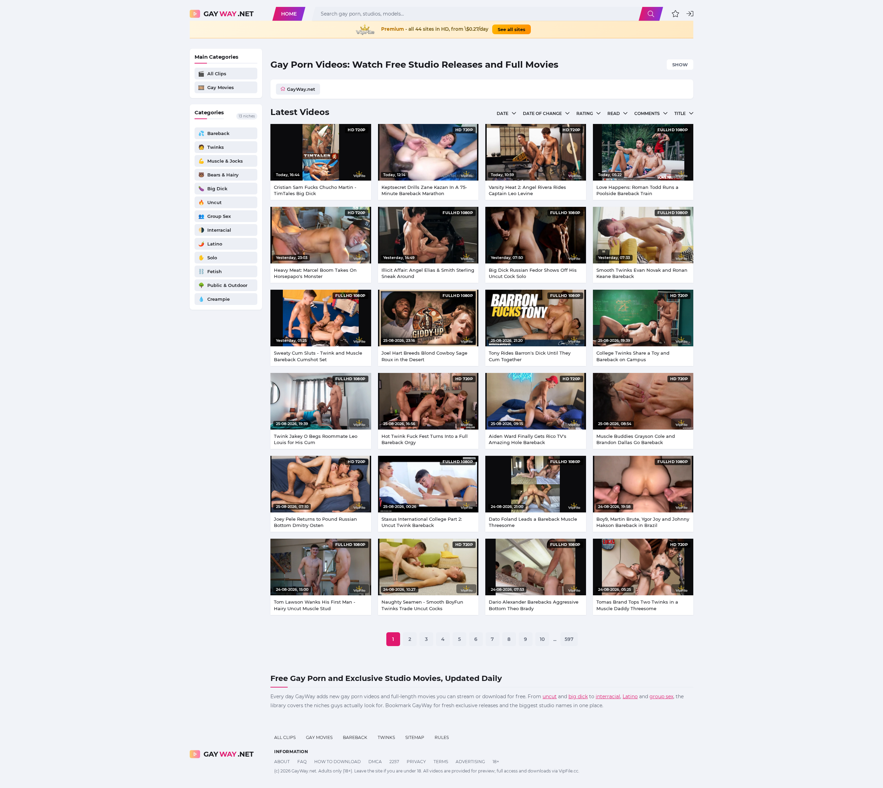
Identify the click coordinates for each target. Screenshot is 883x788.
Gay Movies (319, 737)
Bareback (355, 737)
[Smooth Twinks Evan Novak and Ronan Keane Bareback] (643, 235)
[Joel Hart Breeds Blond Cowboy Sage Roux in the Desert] (428, 318)
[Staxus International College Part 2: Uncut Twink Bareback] (428, 484)
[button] (675, 14)
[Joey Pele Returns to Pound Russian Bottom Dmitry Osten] (320, 484)
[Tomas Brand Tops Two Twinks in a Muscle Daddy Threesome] (643, 567)
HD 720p (356, 129)
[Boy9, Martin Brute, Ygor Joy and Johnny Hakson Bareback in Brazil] (643, 484)
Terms (441, 761)
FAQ (302, 761)
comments (647, 113)
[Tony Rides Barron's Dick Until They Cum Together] (535, 318)
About (282, 761)
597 (569, 639)
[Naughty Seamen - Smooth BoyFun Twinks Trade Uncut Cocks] (428, 567)
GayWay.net (301, 89)
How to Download (337, 761)
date (502, 113)
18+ (496, 761)
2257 (394, 761)
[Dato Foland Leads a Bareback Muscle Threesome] (535, 484)
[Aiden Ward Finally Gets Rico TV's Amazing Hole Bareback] (535, 401)
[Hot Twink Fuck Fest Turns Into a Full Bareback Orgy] (428, 401)
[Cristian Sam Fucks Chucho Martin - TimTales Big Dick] (320, 152)
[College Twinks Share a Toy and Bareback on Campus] (643, 318)
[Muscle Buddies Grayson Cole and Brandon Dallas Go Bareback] (643, 401)
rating (584, 113)
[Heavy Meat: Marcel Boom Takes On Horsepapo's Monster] (320, 235)
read (613, 113)
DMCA (375, 761)
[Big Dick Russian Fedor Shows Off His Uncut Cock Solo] (535, 235)
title (680, 113)
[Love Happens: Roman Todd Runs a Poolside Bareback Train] (643, 152)
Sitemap (414, 737)
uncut (550, 696)
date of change (542, 113)
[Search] (651, 14)
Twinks (386, 737)
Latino (630, 696)
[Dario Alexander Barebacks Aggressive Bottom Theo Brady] (535, 567)
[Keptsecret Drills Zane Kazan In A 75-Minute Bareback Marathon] (428, 152)
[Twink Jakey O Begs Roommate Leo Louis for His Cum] (320, 401)
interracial (608, 696)
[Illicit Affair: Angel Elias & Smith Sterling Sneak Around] (428, 235)
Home (289, 14)
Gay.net (229, 14)
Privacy (416, 761)
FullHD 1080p (672, 129)
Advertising (470, 761)
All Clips (285, 737)
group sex (661, 696)
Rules (442, 737)
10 (542, 639)
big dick (578, 696)
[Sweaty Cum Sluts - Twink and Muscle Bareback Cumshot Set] (320, 318)
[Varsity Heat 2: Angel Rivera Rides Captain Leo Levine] (535, 152)
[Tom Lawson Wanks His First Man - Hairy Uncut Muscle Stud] (320, 567)
